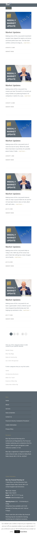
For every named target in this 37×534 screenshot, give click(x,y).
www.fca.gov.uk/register (18, 445)
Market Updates (13, 32)
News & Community (11, 357)
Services (8, 409)
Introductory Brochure (12, 374)
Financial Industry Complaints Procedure (17, 421)
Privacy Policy (9, 429)
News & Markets (10, 413)
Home (7, 370)
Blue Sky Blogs (10, 354)
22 (22, 334)
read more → (27, 43)
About (7, 404)
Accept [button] (17, 531)
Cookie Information (11, 425)
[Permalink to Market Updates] (18, 20)
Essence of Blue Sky (11, 381)
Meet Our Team (10, 377)
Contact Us (9, 417)
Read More (23, 531)
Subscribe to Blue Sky (12, 384)
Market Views (10, 51)
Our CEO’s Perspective (12, 360)
